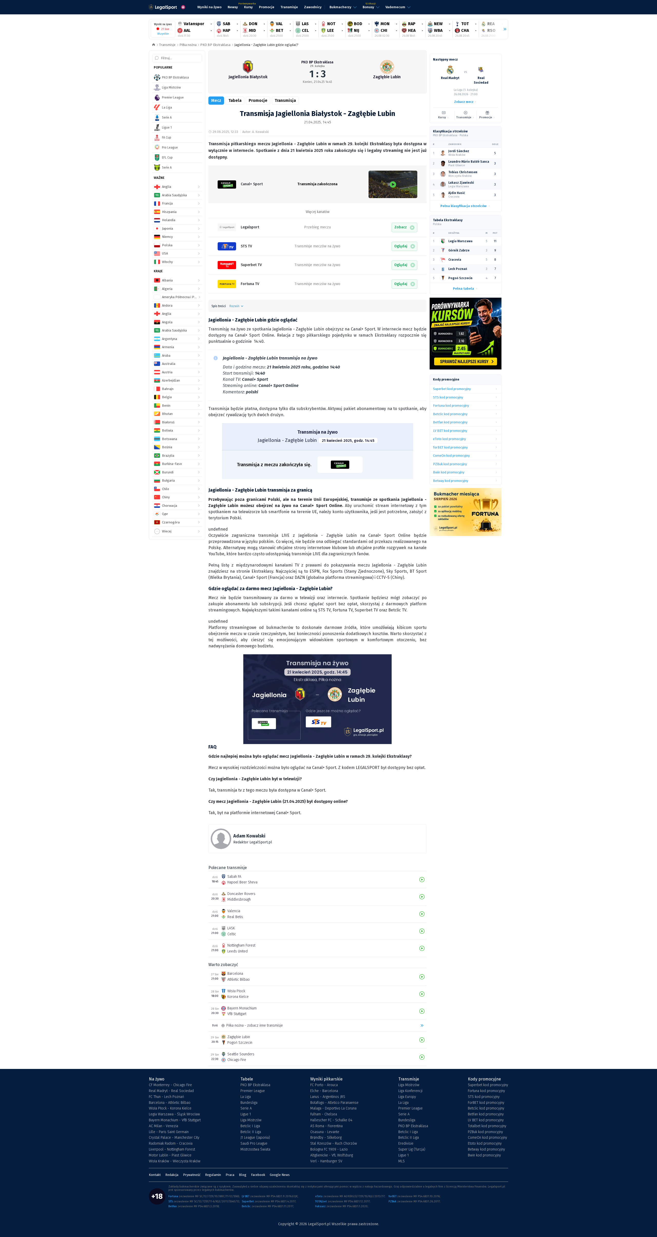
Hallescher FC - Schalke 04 (331, 1120)
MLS (401, 1161)
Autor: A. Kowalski (255, 132)
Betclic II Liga (250, 1132)
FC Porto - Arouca (324, 1085)
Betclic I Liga (250, 1126)
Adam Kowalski (249, 836)
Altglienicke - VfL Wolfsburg (331, 1155)
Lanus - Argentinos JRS (327, 1097)
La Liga (245, 1097)
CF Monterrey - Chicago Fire (170, 1085)
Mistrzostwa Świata (255, 1149)
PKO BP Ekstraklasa (215, 45)
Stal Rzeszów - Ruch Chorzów (333, 1144)
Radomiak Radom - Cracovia (170, 1144)
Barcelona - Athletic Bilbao (169, 1103)
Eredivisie (405, 1144)
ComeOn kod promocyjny (487, 1138)
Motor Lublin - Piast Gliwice (170, 1155)
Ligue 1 (245, 1114)
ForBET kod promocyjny (486, 1103)
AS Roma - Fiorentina (326, 1126)
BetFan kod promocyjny (486, 1114)
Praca (230, 1175)
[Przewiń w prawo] (503, 29)
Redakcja (171, 1175)
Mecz (216, 100)
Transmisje (167, 45)
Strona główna (153, 45)
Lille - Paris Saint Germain (169, 1132)
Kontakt (155, 1175)
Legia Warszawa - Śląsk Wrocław (174, 1114)
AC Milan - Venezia (163, 1126)
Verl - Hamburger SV (326, 1161)
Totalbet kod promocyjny (487, 1126)
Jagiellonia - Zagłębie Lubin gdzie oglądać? (266, 45)
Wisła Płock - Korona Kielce (170, 1108)
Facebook (258, 1175)
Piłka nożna (188, 45)
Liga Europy (407, 1097)
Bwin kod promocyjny (484, 1155)
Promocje (258, 100)
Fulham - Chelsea (323, 1114)
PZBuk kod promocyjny (485, 1132)
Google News (280, 1175)
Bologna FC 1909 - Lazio (329, 1149)
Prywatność (191, 1175)
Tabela (234, 100)
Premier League (252, 1091)
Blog (242, 1175)
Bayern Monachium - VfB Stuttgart (175, 1120)
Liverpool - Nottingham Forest (172, 1149)
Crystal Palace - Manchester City (174, 1138)
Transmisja (285, 100)
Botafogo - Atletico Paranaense (334, 1103)
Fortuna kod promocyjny (486, 1091)
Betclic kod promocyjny (486, 1108)
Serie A (246, 1108)
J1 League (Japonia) (255, 1138)
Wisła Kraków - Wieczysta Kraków (174, 1161)
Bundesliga (248, 1103)
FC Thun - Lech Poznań (166, 1097)
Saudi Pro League (253, 1144)
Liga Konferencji (410, 1091)
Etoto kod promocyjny (485, 1144)
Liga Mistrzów (251, 1120)
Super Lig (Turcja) (411, 1149)
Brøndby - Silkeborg (326, 1138)
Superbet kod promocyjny (488, 1085)
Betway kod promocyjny (486, 1149)
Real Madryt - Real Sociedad (171, 1091)
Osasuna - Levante (324, 1132)
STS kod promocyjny (484, 1097)
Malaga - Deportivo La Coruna (333, 1108)
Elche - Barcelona (324, 1091)
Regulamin (213, 1175)
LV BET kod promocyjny (486, 1120)
